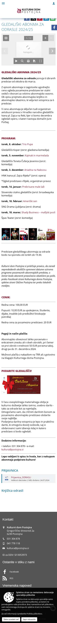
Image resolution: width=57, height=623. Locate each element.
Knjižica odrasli (12, 491)
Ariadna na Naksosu (35, 169)
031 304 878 (13, 538)
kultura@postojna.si (12, 449)
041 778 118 (13, 543)
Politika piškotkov (34, 613)
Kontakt (7, 519)
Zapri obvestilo (29, 619)
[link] (27, 18)
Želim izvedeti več (11, 619)
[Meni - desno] (54, 3)
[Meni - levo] (3, 3)
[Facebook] (54, 27)
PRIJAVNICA (9, 470)
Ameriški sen (30, 201)
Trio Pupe (27, 144)
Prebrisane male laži (33, 186)
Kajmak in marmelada (37, 155)
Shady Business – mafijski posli (38, 212)
